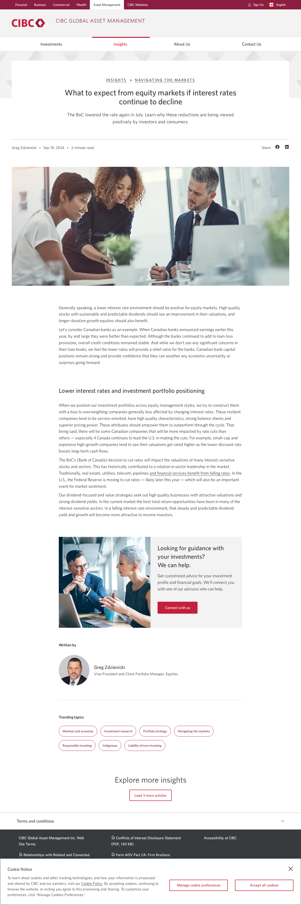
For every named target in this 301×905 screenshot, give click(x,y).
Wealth (81, 5)
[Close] (290, 869)
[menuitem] (255, 4)
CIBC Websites (137, 5)
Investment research (118, 731)
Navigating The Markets (165, 80)
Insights (120, 44)
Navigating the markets (194, 731)
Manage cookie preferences (198, 885)
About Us (182, 44)
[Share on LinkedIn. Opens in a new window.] (287, 147)
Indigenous (110, 745)
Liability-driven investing (145, 745)
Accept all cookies (264, 885)
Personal (21, 5)
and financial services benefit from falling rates (190, 473)
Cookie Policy (91, 883)
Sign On (258, 6)
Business (40, 5)
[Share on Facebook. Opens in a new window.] (278, 147)
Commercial (61, 5)
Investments (51, 44)
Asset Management (106, 5)
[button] (278, 4)
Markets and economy (78, 731)
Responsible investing (77, 745)
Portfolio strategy (155, 731)
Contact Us (251, 44)
